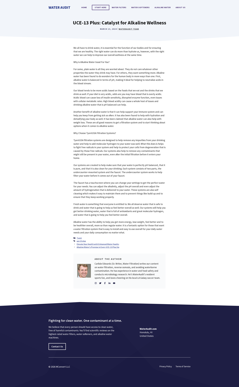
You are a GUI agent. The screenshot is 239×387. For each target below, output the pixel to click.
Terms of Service (183, 366)
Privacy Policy (165, 366)
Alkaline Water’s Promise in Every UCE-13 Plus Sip (98, 247)
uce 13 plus (81, 241)
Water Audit (59, 7)
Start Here (100, 7)
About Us (180, 7)
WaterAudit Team (129, 29)
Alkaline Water (163, 7)
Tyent (79, 238)
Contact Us (57, 346)
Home (84, 7)
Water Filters (119, 7)
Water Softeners (140, 7)
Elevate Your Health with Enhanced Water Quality (98, 244)
